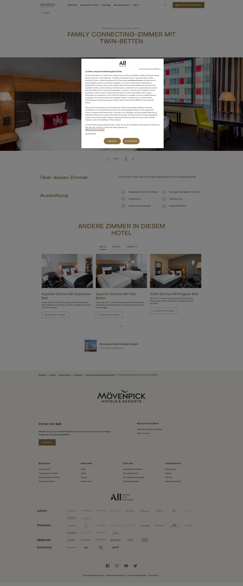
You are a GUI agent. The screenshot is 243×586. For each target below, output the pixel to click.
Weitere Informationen (95, 130)
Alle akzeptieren (131, 141)
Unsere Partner (90, 134)
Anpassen (112, 141)
